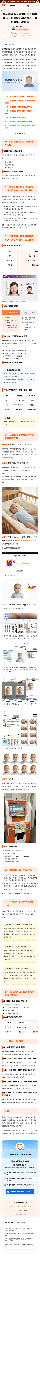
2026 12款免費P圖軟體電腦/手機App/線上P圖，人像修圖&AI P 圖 (19, 1240)
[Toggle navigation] (35, 5)
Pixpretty (32, 1130)
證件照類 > (12, 44)
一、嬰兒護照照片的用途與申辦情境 (20, 97)
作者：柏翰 (19, 27)
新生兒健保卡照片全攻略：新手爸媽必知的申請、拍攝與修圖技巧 (19, 1229)
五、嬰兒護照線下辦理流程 (17, 117)
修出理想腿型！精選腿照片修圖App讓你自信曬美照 (19, 1245)
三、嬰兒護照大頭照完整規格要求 (19, 107)
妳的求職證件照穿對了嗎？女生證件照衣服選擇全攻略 (19, 1234)
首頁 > (7, 44)
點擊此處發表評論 (21, 1214)
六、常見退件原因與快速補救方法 (19, 121)
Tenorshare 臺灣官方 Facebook (17, 1167)
